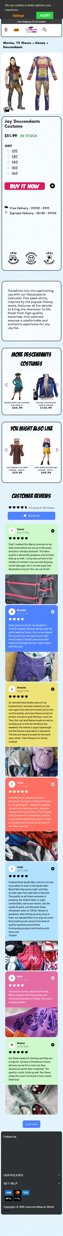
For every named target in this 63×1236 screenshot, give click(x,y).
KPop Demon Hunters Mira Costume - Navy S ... (46, 468)
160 (15, 173)
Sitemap (7, 1210)
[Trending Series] (18, 32)
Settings (18, 15)
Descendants (13, 47)
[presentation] (7, 384)
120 (15, 151)
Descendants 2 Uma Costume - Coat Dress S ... (17, 403)
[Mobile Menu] (7, 30)
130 (15, 156)
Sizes (8, 146)
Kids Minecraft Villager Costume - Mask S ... (17, 468)
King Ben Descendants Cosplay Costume (46, 403)
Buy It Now (24, 186)
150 (15, 168)
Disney (40, 43)
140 (15, 162)
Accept (45, 15)
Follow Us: (10, 1136)
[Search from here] (44, 30)
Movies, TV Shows (17, 43)
